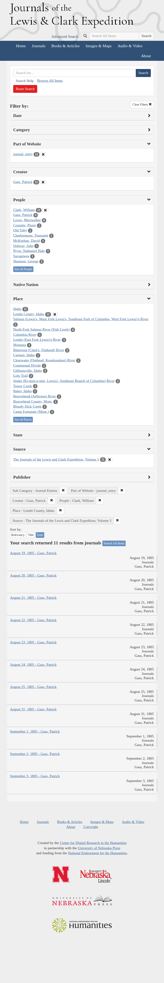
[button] (63, 490)
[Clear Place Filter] (55, 314)
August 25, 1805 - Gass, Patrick (33, 687)
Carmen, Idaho (24, 355)
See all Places (23, 419)
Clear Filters (140, 104)
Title (31, 535)
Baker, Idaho (22, 391)
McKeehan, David (26, 241)
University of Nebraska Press (99, 848)
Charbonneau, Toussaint (30, 235)
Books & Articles (65, 46)
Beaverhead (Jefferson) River (34, 396)
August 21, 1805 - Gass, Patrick (33, 598)
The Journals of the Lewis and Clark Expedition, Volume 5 (56, 459)
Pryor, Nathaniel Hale (29, 251)
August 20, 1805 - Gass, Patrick (33, 575)
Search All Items (114, 543)
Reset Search (25, 89)
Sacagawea (21, 256)
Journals (38, 46)
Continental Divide (27, 365)
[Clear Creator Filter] (43, 182)
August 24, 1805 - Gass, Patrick (33, 665)
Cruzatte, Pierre (24, 225)
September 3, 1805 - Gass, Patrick (35, 776)
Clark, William (24, 210)
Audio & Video (130, 46)
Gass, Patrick (22, 182)
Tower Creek (22, 386)
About (146, 56)
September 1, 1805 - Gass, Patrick (35, 731)
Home (21, 46)
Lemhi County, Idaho (28, 314)
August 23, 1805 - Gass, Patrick (33, 642)
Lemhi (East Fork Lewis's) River (37, 340)
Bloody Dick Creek (27, 406)
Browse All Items (50, 81)
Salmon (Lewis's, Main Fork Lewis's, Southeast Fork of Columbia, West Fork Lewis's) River (80, 319)
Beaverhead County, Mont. (32, 401)
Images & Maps (99, 46)
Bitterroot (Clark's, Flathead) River (38, 350)
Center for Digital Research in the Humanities (93, 843)
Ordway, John (23, 246)
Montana (19, 345)
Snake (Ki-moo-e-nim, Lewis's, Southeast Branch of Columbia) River (64, 381)
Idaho (17, 309)
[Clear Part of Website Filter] (43, 154)
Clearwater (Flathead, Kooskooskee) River (44, 360)
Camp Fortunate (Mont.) (31, 412)
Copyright (90, 827)
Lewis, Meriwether (27, 220)
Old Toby (20, 230)
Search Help (25, 81)
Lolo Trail (20, 376)
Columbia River (24, 335)
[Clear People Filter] (45, 210)
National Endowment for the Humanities (97, 853)
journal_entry (23, 154)
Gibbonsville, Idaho (27, 371)
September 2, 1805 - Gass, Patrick (35, 754)
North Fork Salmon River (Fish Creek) (41, 329)
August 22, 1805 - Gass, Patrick (33, 620)
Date (40, 535)
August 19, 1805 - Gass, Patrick (33, 553)
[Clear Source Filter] (109, 460)
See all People (23, 269)
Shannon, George (25, 261)
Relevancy (18, 535)
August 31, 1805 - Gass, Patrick (33, 709)
